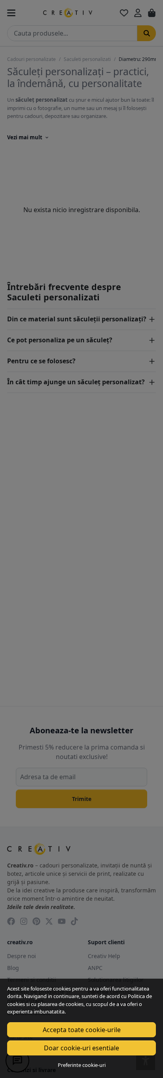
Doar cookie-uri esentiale (81, 1048)
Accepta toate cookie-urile (82, 1029)
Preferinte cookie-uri (82, 1065)
